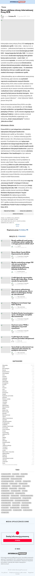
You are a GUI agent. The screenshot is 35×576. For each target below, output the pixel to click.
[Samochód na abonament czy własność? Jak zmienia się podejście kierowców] (6, 349)
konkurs (6, 495)
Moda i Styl (18, 410)
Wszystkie (18, 365)
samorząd (6, 505)
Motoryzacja (18, 411)
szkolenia (21, 221)
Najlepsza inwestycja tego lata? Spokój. (21, 303)
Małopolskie (18, 405)
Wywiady (18, 456)
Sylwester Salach (9, 221)
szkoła (25, 505)
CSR (18, 481)
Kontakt (17, 574)
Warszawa (7, 510)
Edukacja (18, 378)
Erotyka (18, 384)
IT (25, 490)
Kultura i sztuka (18, 399)
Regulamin (31, 572)
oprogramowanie (22, 500)
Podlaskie (18, 424)
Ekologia (18, 379)
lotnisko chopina (27, 495)
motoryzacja (16, 498)
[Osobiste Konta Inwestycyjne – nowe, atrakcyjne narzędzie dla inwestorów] (6, 315)
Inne (18, 389)
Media (18, 408)
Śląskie (18, 437)
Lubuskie (18, 402)
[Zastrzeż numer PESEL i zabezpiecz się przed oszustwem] (6, 327)
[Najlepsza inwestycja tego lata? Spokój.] (6, 305)
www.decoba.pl (8, 222)
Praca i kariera (18, 429)
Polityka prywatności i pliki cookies (18, 572)
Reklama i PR (18, 434)
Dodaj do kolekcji (18, 213)
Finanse (22, 236)
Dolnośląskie (18, 373)
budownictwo (17, 478)
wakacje (25, 507)
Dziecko (18, 376)
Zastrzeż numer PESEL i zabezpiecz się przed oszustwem (20, 326)
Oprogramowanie (18, 421)
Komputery (18, 392)
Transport (18, 447)
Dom (18, 375)
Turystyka (18, 448)
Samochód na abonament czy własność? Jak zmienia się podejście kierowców (22, 348)
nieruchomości (8, 500)
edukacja (6, 486)
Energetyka (18, 383)
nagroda (27, 498)
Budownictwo (18, 371)
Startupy (18, 440)
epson (26, 486)
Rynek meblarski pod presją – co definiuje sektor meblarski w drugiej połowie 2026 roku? (22, 242)
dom (5, 483)
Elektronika (18, 381)
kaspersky (21, 493)
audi (16, 474)
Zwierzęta (18, 461)
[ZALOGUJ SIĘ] (33, 2)
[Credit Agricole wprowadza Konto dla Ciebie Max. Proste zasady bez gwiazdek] (6, 280)
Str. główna (4, 572)
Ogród (18, 416)
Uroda (18, 450)
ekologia (17, 486)
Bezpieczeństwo (8, 476)
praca (17, 502)
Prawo (18, 431)
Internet (18, 391)
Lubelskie (18, 400)
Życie (18, 463)
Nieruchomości (18, 415)
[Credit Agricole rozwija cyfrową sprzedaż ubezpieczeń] (6, 339)
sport (16, 505)
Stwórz (17, 540)
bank (24, 474)
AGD (18, 367)
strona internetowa (10, 219)
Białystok (20, 476)
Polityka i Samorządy (18, 426)
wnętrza (17, 510)
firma (22, 488)
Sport (18, 439)
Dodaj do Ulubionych (26, 211)
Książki (18, 394)
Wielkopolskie (18, 453)
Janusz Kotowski (8, 493)
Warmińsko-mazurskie (18, 452)
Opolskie (18, 419)
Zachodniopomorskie (18, 458)
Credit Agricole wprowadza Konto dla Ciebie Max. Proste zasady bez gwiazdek (22, 279)
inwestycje (16, 490)
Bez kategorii (18, 368)
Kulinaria (18, 397)
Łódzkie (18, 403)
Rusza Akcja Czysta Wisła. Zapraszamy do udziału (21, 253)
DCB (3, 218)
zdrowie (28, 510)
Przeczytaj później (9, 211)
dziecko (23, 483)
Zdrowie (18, 460)
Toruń (5, 507)
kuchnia (15, 495)
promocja (27, 502)
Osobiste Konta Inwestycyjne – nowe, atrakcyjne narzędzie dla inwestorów (22, 314)
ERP (5, 488)
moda (5, 498)
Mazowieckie (18, 407)
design (27, 481)
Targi (18, 444)
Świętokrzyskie (18, 442)
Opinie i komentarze (18, 418)
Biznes (18, 370)
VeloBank (15, 507)
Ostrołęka (7, 502)
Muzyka (18, 413)
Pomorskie (18, 427)
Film (18, 386)
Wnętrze (18, 455)
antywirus (6, 474)
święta (5, 512)
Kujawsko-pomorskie (18, 395)
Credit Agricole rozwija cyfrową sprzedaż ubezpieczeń (22, 337)
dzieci (14, 483)
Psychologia (18, 432)
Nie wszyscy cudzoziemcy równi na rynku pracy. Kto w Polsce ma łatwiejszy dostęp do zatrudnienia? (21, 292)
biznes (6, 478)
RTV (18, 435)
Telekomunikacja (18, 445)
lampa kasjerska (12, 218)
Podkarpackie (18, 423)
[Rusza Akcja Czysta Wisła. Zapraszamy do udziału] (6, 255)
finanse (13, 488)
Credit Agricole (8, 481)
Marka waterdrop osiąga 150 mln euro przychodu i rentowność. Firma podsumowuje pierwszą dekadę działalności (22, 266)
